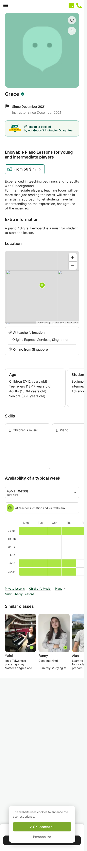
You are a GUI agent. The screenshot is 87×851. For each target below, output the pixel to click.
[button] (72, 20)
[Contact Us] (79, 5)
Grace (12, 94)
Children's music (25, 430)
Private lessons (15, 588)
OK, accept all (43, 827)
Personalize (42, 837)
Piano (64, 430)
